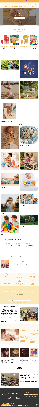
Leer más (2, 365)
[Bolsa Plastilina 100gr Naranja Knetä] (24, 39)
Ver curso (22, 341)
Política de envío (18, 392)
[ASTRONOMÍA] (29, 69)
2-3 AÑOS (22, 192)
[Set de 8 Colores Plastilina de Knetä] (34, 39)
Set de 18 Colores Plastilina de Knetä (14, 47)
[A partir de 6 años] (29, 220)
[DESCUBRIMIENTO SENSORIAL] (29, 135)
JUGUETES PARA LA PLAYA (6, 100)
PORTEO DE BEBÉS (15, 6)
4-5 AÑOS (22, 205)
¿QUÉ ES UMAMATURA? (31, 6)
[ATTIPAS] (29, 161)
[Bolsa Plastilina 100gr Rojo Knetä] (5, 39)
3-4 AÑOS (3, 213)
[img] (20, 240)
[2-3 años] (29, 182)
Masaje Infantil (13, 358)
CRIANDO (25, 6)
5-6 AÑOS (3, 234)
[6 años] (10, 224)
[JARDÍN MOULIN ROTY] (10, 65)
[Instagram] (25, 398)
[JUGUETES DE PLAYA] (10, 90)
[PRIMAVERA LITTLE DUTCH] (29, 90)
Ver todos (19, 368)
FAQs (9, 398)
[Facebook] (24, 398)
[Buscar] (34, 4)
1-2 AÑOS (3, 187)
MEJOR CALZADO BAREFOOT (26, 171)
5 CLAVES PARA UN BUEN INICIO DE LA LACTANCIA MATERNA (5, 359)
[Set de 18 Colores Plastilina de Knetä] (14, 39)
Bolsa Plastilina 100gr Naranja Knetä (24, 47)
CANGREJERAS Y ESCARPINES (6, 121)
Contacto (9, 397)
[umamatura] (4, 4)
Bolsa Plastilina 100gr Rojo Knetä (4, 47)
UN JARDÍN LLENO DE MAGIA (6, 71)
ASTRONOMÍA (23, 79)
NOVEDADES (19, 31)
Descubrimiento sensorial (25, 145)
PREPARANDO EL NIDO (8, 6)
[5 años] (29, 199)
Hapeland (3, 171)
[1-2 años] (10, 179)
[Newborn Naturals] (10, 137)
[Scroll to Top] (37, 403)
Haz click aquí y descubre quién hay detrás (3, 394)
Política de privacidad (22, 302)
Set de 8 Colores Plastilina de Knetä (34, 47)
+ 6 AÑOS (22, 226)
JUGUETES (20, 6)
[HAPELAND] (10, 161)
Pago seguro (10, 392)
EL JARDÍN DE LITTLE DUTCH (26, 100)
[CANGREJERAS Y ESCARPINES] (10, 111)
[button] (37, 4)
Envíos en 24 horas (11, 393)
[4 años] (10, 203)
